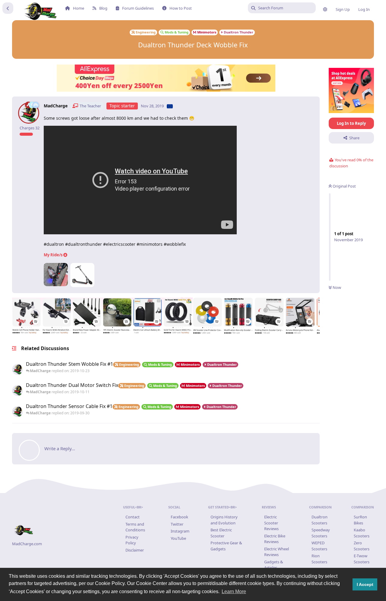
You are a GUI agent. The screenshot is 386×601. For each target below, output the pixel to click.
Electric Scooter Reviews (271, 522)
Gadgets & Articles (273, 565)
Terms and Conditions (135, 527)
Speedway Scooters (321, 533)
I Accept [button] (365, 584)
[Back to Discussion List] (7, 8)
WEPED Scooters (319, 546)
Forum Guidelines (138, 8)
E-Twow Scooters (361, 559)
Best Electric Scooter (221, 533)
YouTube (178, 538)
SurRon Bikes (360, 520)
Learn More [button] (234, 591)
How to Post (180, 8)
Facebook (179, 517)
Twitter (177, 524)
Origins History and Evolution (224, 520)
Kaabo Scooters (361, 533)
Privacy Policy (131, 540)
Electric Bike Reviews (274, 539)
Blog (103, 8)
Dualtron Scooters (319, 520)
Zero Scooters (361, 546)
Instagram (180, 531)
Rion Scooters (319, 559)
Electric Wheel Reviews (276, 552)
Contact (132, 517)
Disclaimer (134, 550)
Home (78, 8)
